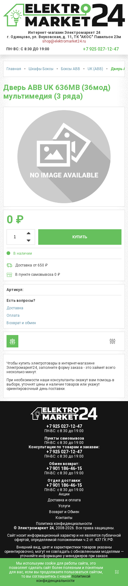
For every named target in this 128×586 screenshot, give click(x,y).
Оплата (13, 315)
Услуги (64, 506)
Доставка (15, 308)
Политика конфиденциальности (64, 523)
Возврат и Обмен (64, 512)
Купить (79, 237)
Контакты (64, 518)
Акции (64, 494)
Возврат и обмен (21, 323)
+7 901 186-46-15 (64, 468)
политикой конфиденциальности (63, 578)
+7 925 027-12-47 (64, 426)
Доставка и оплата (64, 500)
